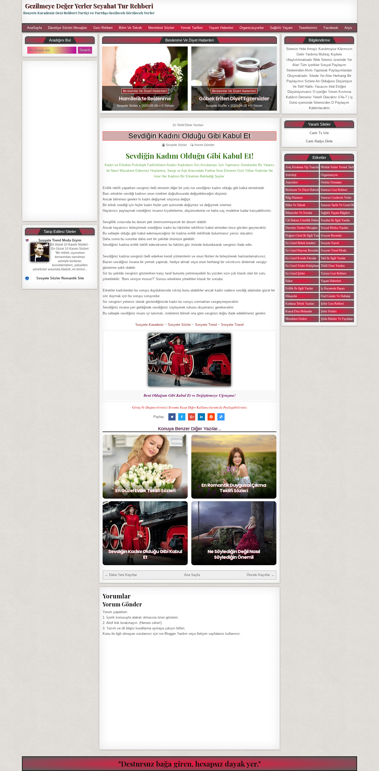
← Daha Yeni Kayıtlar (121, 575)
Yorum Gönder (204, 145)
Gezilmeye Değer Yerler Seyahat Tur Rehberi (89, 6)
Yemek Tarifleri (191, 28)
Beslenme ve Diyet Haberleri (145, 91)
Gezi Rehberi (103, 28)
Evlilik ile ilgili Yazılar (299, 288)
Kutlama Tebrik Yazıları (299, 303)
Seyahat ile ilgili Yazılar (335, 220)
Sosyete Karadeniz (149, 325)
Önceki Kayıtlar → (260, 575)
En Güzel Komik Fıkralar (300, 258)
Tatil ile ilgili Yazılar (333, 258)
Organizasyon (329, 175)
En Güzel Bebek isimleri (300, 243)
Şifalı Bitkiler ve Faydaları (337, 319)
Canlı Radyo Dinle (319, 141)
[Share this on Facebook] (181, 416)
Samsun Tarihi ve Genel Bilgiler (340, 205)
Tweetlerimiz (308, 28)
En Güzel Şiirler (295, 273)
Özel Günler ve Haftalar (335, 296)
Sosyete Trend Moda (333, 250)
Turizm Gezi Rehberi (333, 273)
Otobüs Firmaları (331, 182)
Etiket (288, 281)
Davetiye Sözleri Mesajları (67, 28)
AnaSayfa (34, 28)
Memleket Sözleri (161, 28)
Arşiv (348, 28)
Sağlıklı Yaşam (281, 28)
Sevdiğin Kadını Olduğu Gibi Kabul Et (189, 136)
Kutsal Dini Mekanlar (298, 311)
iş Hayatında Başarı (333, 288)
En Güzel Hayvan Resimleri (302, 250)
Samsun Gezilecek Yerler (336, 197)
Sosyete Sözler (127, 105)
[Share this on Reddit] (211, 416)
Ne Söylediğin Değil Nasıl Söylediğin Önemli (234, 554)
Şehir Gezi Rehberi (332, 303)
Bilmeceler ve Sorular (298, 213)
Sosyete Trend (206, 325)
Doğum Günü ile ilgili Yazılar (303, 235)
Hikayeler (291, 296)
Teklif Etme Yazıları (190, 125)
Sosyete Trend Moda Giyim (59, 240)
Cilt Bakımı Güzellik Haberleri (304, 220)
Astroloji (290, 175)
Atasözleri (291, 182)
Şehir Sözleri (328, 311)
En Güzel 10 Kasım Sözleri (69, 244)
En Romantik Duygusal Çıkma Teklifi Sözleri (233, 488)
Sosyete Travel (232, 325)
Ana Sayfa (192, 575)
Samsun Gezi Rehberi (334, 190)
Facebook (331, 28)
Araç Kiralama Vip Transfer (302, 167)
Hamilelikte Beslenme (145, 98)
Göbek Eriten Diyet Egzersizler (234, 98)
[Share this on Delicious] (221, 416)
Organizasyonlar (252, 28)
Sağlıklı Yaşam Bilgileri (335, 213)
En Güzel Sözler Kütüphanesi (303, 265)
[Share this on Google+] (191, 416)
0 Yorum (167, 105)
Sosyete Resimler (331, 235)
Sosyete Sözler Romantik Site (60, 278)
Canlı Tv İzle (319, 133)
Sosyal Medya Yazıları (334, 228)
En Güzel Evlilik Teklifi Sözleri (145, 490)
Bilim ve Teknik (130, 28)
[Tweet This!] (172, 416)
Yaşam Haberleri (221, 28)
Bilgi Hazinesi (294, 197)
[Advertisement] (258, 11)
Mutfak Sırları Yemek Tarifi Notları (342, 167)
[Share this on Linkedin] (201, 416)
